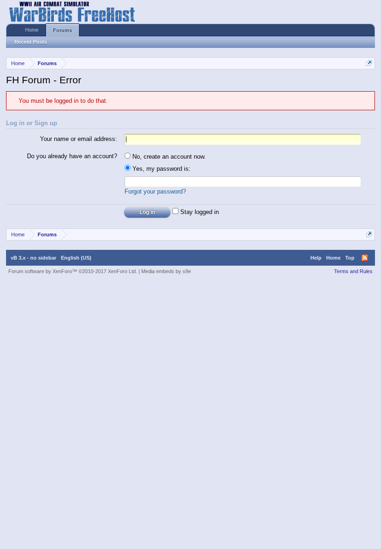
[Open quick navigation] (369, 63)
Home (32, 30)
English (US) (76, 258)
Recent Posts (30, 42)
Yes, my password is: (160, 168)
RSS (364, 257)
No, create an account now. (168, 156)
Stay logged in (198, 211)
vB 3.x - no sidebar (33, 258)
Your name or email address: (78, 138)
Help (316, 258)
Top (350, 258)
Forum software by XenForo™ (72, 271)
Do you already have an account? (72, 156)
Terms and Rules (353, 271)
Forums (62, 30)
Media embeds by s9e (166, 271)
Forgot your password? (155, 191)
